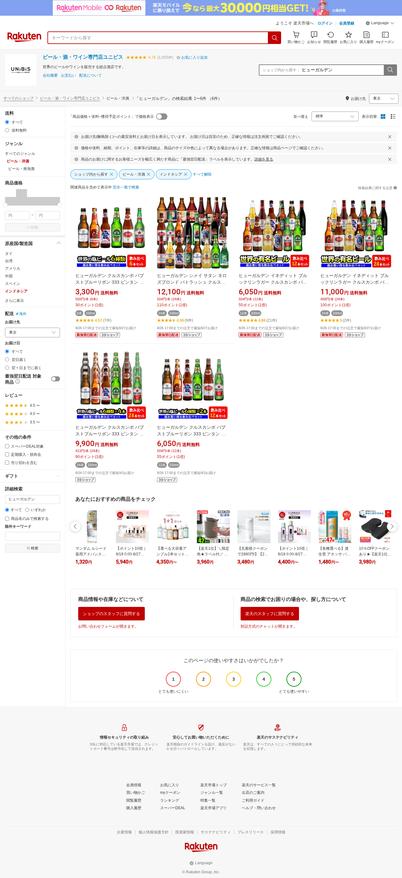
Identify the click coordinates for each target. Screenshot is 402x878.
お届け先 (12, 322)
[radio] (7, 122)
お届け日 (12, 343)
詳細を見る (263, 159)
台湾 (9, 261)
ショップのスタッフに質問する (111, 613)
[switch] (55, 378)
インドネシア (16, 291)
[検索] (275, 37)
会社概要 (50, 76)
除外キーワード (18, 527)
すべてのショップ (18, 98)
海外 (23, 314)
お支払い (68, 76)
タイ (9, 253)
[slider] (5, 205)
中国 (9, 276)
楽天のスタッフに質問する (269, 613)
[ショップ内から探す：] (390, 70)
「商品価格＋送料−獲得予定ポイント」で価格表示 (111, 116)
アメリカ (12, 268)
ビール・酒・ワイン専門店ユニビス (83, 57)
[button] (380, 24)
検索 (34, 227)
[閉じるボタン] (389, 137)
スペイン (12, 283)
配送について (90, 76)
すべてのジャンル (20, 153)
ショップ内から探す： (281, 70)
